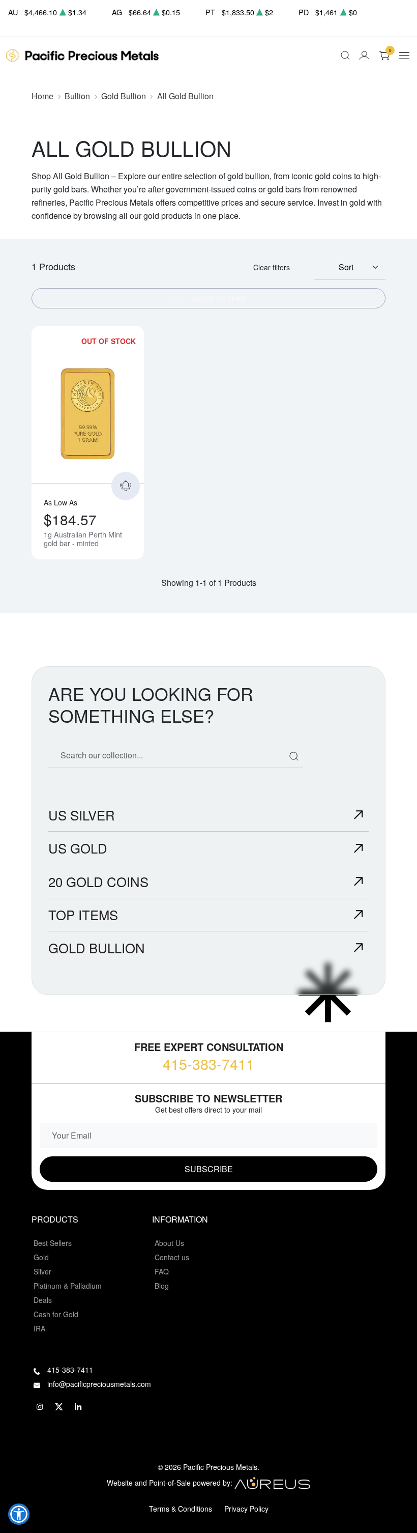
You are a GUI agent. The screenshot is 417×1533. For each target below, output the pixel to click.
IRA (39, 1328)
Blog (162, 1286)
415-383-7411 (208, 1063)
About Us (169, 1243)
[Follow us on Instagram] (40, 1407)
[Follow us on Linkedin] (78, 1407)
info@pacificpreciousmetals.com (99, 1384)
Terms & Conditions (180, 1508)
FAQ (162, 1271)
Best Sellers (53, 1243)
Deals (43, 1300)
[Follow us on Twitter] (59, 1407)
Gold (41, 1257)
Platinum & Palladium (68, 1286)
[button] (18, 1514)
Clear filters (271, 267)
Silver (42, 1271)
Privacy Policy (246, 1508)
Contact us (172, 1257)
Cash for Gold (56, 1314)
